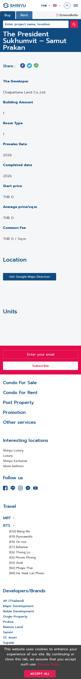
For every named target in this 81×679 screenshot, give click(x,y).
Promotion (14, 412)
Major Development (18, 606)
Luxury (8, 455)
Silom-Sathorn (13, 466)
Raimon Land (13, 627)
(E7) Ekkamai (18, 547)
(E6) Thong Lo (19, 552)
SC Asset (10, 637)
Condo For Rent (20, 392)
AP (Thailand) (13, 600)
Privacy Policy (49, 664)
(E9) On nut (17, 541)
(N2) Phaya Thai (21, 568)
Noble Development (18, 611)
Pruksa (8, 621)
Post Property (18, 402)
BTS (6, 525)
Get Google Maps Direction (29, 276)
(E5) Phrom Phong (22, 557)
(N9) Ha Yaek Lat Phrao (26, 573)
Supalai (8, 642)
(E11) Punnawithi (20, 536)
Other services (19, 422)
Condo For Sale (20, 382)
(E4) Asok (16, 562)
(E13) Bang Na (19, 531)
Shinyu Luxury (13, 450)
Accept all (40, 674)
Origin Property (15, 616)
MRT (7, 518)
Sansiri (8, 632)
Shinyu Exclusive (15, 460)
